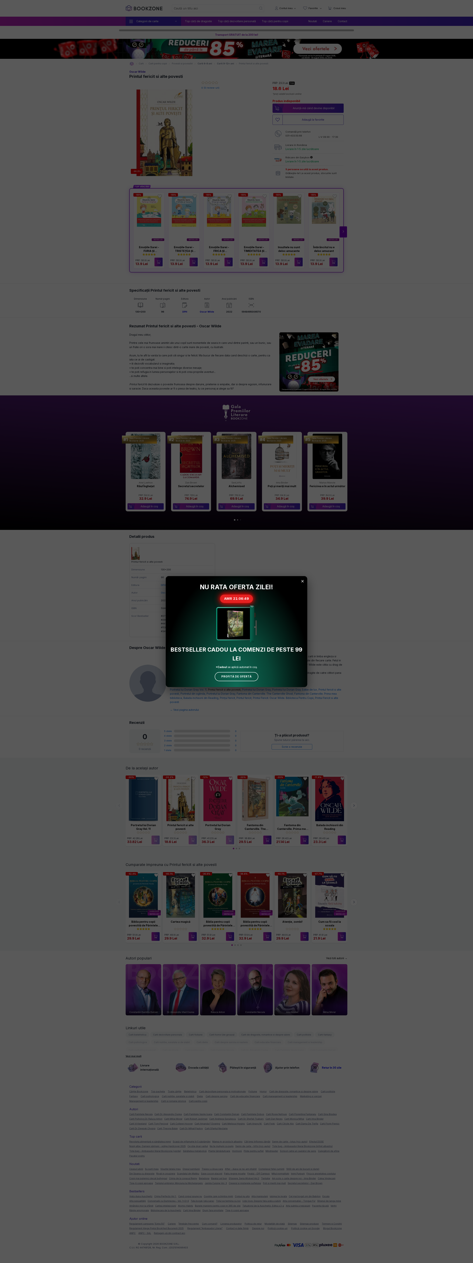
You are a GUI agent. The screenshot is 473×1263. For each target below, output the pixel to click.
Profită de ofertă (236, 676)
